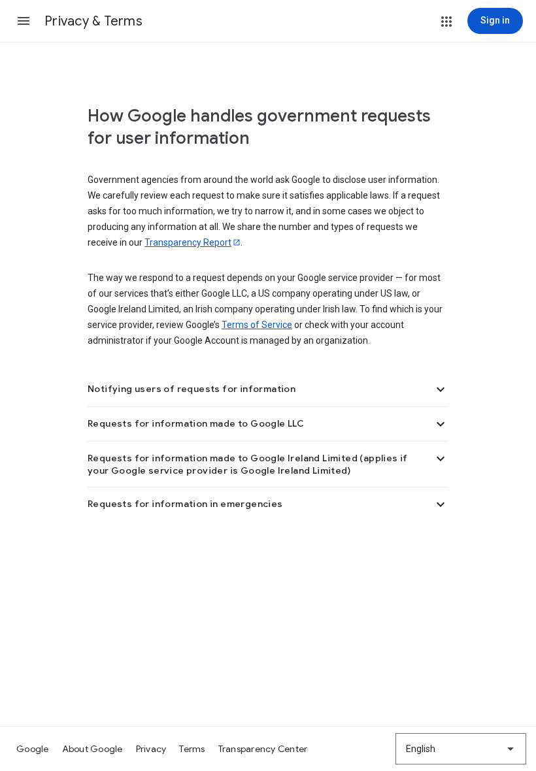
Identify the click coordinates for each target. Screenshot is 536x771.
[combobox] (460, 748)
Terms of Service (257, 325)
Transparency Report (187, 242)
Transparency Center (263, 749)
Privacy (151, 749)
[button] (23, 21)
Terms (192, 749)
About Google (92, 749)
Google (32, 749)
